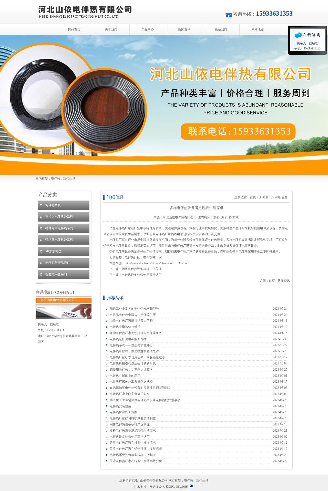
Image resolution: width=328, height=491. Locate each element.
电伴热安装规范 (120, 406)
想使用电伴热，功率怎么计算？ (131, 369)
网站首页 (74, 29)
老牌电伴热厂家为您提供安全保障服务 (136, 333)
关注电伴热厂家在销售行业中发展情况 (136, 449)
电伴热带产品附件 (57, 263)
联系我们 (221, 29)
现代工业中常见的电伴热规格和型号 (134, 308)
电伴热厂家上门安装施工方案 (130, 394)
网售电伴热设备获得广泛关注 (142, 269)
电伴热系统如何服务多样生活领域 (133, 455)
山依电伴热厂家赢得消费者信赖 (131, 320)
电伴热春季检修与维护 (125, 327)
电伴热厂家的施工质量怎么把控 (131, 381)
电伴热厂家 (132, 257)
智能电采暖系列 (56, 274)
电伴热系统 (53, 205)
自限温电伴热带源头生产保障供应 (133, 315)
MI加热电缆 (53, 251)
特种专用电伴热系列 (59, 228)
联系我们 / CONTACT (55, 292)
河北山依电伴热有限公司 (164, 105)
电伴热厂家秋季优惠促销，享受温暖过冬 (137, 357)
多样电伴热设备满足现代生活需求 (133, 430)
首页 (253, 197)
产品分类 (47, 194)
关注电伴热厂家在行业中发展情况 (133, 442)
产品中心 (147, 29)
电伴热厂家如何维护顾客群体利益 (133, 418)
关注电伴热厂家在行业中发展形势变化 (136, 461)
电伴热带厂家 (152, 257)
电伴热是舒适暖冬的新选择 (128, 339)
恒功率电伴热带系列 (59, 240)
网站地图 (257, 29)
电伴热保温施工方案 (123, 412)
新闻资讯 (184, 29)
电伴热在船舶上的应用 (125, 376)
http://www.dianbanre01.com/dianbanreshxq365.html (157, 263)
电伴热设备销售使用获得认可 (142, 275)
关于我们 (111, 29)
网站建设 (155, 487)
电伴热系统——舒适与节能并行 (131, 345)
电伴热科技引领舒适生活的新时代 (133, 363)
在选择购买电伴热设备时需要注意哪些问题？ (140, 388)
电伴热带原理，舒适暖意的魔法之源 (134, 351)
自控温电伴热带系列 (59, 216)
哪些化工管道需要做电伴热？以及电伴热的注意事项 (145, 400)
